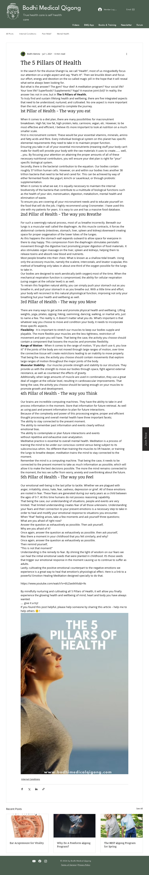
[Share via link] (43, 789)
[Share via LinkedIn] (36, 789)
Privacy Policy (84, 865)
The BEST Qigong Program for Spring (120, 844)
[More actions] (126, 54)
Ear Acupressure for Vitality (27, 843)
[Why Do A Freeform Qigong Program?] (75, 826)
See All (139, 808)
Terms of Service (68, 865)
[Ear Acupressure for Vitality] (27, 826)
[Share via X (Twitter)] (29, 789)
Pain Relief (46, 34)
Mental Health (63, 34)
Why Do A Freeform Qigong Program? (73, 844)
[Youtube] (34, 861)
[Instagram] (45, 861)
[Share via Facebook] (22, 789)
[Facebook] (40, 861)
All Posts (10, 34)
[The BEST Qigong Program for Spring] (122, 826)
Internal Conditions (27, 34)
